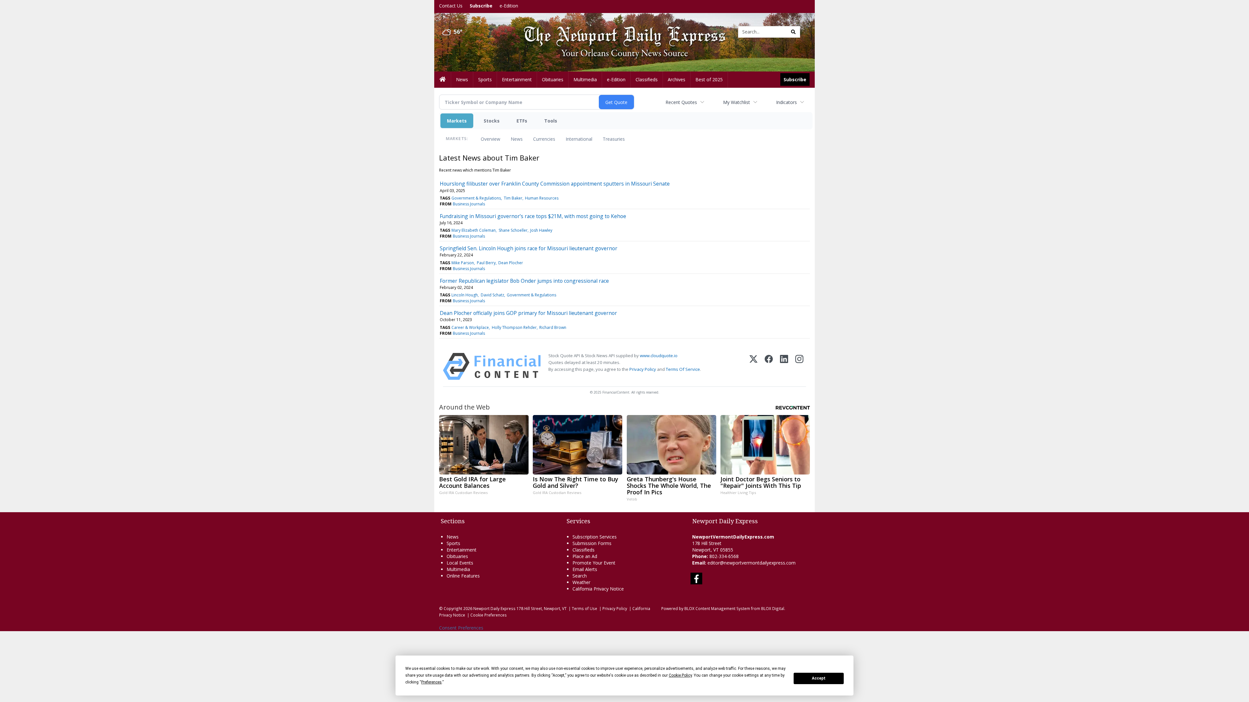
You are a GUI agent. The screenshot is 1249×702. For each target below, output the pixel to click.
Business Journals (469, 204)
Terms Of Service (683, 369)
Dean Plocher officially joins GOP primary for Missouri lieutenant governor (528, 313)
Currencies (544, 139)
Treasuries (614, 139)
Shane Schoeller (513, 230)
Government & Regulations (476, 198)
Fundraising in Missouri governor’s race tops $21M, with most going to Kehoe (533, 216)
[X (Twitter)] (753, 366)
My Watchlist (736, 102)
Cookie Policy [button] (680, 675)
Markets (457, 121)
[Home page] (619, 31)
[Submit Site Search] (793, 31)
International (579, 139)
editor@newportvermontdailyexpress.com (751, 563)
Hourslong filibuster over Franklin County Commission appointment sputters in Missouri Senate (555, 183)
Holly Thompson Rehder (514, 327)
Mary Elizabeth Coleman (473, 230)
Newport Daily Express (494, 608)
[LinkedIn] (784, 366)
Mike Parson (462, 263)
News (517, 139)
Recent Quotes (681, 102)
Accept (819, 678)
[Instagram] (799, 366)
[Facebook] (768, 366)
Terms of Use (584, 608)
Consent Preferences (461, 628)
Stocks (492, 121)
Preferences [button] (431, 682)
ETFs (522, 121)
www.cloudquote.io (659, 355)
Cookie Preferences (488, 615)
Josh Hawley (541, 230)
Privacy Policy (642, 369)
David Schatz (492, 295)
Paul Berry (486, 263)
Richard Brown (552, 327)
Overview (490, 139)
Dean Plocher (510, 263)
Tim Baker (513, 198)
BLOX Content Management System (717, 608)
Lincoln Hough (464, 295)
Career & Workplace (470, 327)
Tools (550, 121)
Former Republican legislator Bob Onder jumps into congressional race (524, 280)
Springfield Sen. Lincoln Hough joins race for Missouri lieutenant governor (528, 248)
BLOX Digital (772, 608)
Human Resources (541, 198)
